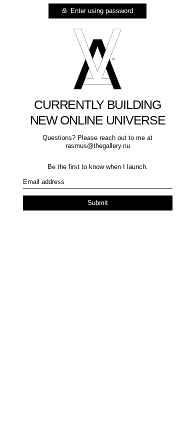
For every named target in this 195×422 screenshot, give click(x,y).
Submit (98, 202)
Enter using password (100, 10)
